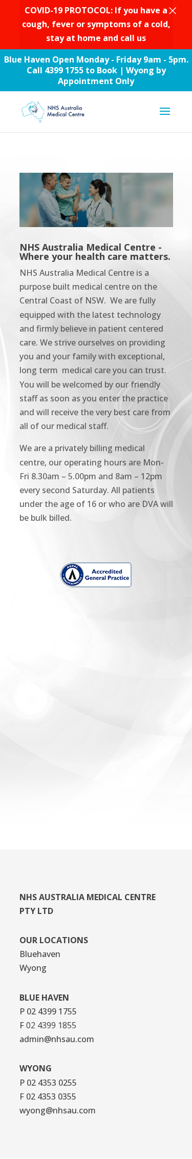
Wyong (33, 967)
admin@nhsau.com (56, 1039)
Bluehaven (39, 954)
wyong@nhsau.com (57, 1110)
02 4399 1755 (52, 1011)
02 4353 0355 (51, 1096)
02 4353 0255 (52, 1082)
